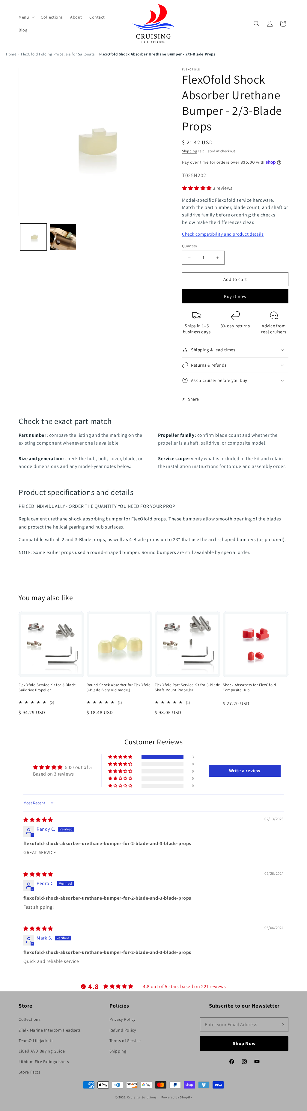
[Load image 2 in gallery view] (63, 237)
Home (11, 54)
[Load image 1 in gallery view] (33, 237)
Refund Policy (122, 1030)
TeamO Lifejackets (36, 1040)
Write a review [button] (245, 770)
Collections (30, 1019)
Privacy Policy (122, 1019)
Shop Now (244, 1043)
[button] (26, 17)
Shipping (189, 151)
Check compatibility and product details (223, 234)
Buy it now (235, 296)
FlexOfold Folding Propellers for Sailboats (57, 54)
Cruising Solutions (142, 1097)
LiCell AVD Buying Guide (42, 1051)
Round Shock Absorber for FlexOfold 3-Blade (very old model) (119, 687)
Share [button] (193, 399)
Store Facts (29, 1072)
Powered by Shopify (176, 1097)
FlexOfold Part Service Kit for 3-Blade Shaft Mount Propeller (187, 687)
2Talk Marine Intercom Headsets (50, 1030)
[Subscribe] (281, 1024)
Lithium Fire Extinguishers (44, 1061)
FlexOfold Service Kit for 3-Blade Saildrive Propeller (47, 687)
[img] (38, 820)
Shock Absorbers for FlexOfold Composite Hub (249, 687)
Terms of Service (125, 1040)
